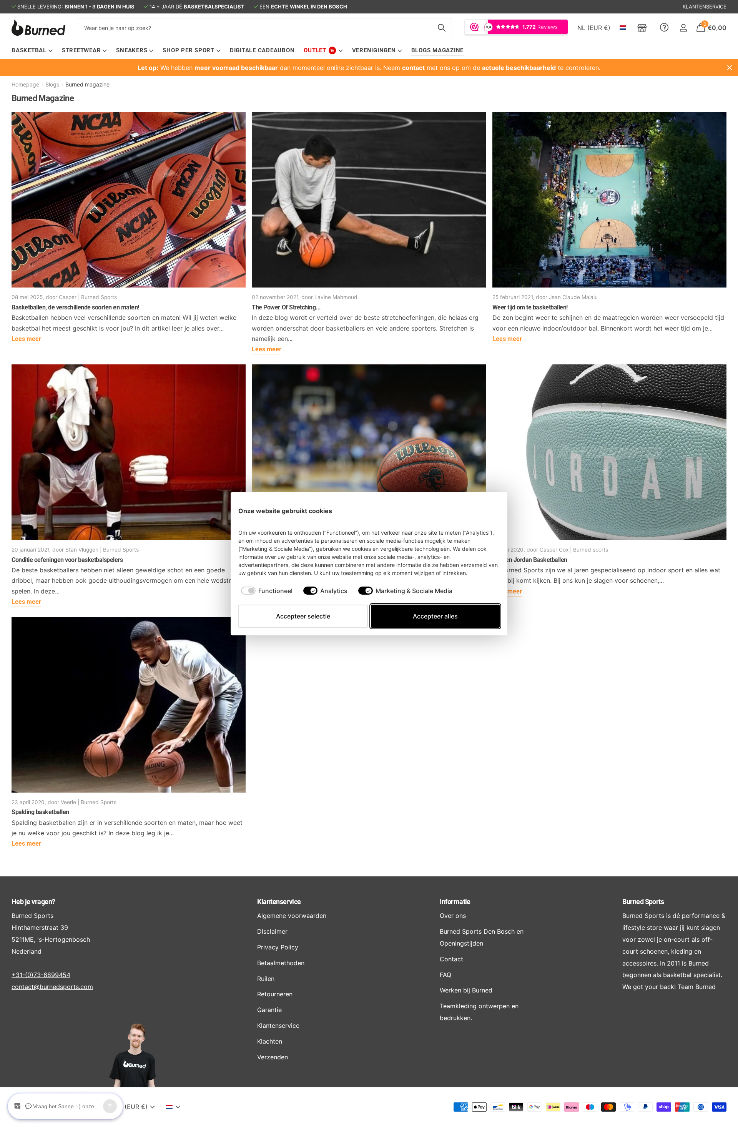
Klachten (269, 1041)
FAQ (445, 975)
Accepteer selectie (303, 616)
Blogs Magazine (437, 50)
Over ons (453, 915)
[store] (642, 27)
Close (729, 67)
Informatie (455, 902)
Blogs (52, 84)
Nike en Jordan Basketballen (529, 560)
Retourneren (275, 994)
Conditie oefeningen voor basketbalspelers (67, 560)
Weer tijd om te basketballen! (530, 307)
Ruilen (265, 978)
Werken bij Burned (466, 990)
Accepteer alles (435, 616)
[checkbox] (266, 590)
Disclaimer (272, 931)
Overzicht (482, 510)
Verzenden (272, 1057)
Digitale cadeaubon (262, 50)
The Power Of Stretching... (286, 307)
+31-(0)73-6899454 (41, 975)
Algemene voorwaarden (291, 915)
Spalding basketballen (40, 812)
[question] (664, 27)
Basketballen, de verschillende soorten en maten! (75, 307)
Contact (451, 959)
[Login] (683, 28)
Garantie (269, 1010)
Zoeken (441, 27)
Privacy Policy (277, 947)
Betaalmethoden (280, 963)
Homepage (25, 84)
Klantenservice (279, 902)
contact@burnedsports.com (52, 987)
